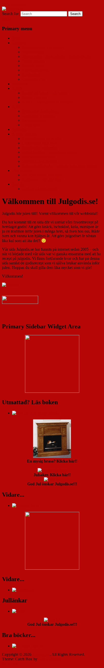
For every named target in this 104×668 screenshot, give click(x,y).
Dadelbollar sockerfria (40, 147)
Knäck (17, 88)
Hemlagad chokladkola (40, 111)
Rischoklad (31, 74)
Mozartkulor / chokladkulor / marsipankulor (57, 56)
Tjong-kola (31, 125)
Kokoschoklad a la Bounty (43, 47)
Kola (16, 106)
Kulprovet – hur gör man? (43, 179)
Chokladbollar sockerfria (42, 138)
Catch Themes (49, 659)
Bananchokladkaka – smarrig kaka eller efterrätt (60, 166)
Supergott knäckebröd (39, 161)
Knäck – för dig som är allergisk (47, 102)
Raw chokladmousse (38, 157)
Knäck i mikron (34, 97)
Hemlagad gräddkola (39, 116)
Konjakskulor (33, 65)
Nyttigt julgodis (24, 134)
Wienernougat (33, 52)
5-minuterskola (34, 120)
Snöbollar (20, 129)
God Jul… (20, 184)
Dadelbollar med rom (39, 143)
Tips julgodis (22, 170)
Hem (16, 38)
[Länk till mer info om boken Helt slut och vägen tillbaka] (36, 413)
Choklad (19, 43)
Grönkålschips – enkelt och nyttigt (49, 152)
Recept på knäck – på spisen (44, 93)
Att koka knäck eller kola (42, 175)
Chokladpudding (35, 70)
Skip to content (14, 4)
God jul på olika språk (40, 189)
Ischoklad (20, 84)
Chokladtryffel (33, 79)
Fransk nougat (33, 61)
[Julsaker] (20, 302)
